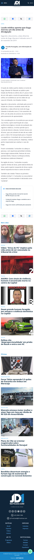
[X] (15, 511)
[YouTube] (18, 511)
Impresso (25, 528)
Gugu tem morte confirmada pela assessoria (18, 205)
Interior (8, 533)
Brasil (8, 526)
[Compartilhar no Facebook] (13, 19)
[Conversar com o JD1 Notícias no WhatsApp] (30, 551)
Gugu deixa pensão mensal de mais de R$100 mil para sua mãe (17, 194)
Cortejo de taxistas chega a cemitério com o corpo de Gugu (18, 200)
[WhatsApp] (24, 511)
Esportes (8, 528)
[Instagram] (13, 511)
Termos (25, 540)
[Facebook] (10, 511)
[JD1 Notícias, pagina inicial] (17, 3)
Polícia (9, 531)
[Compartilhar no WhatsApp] (4, 19)
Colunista (25, 526)
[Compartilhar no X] (21, 19)
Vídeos (9, 542)
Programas (8, 540)
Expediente (25, 547)
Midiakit (25, 542)
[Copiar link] (29, 19)
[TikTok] (21, 511)
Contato (25, 545)
